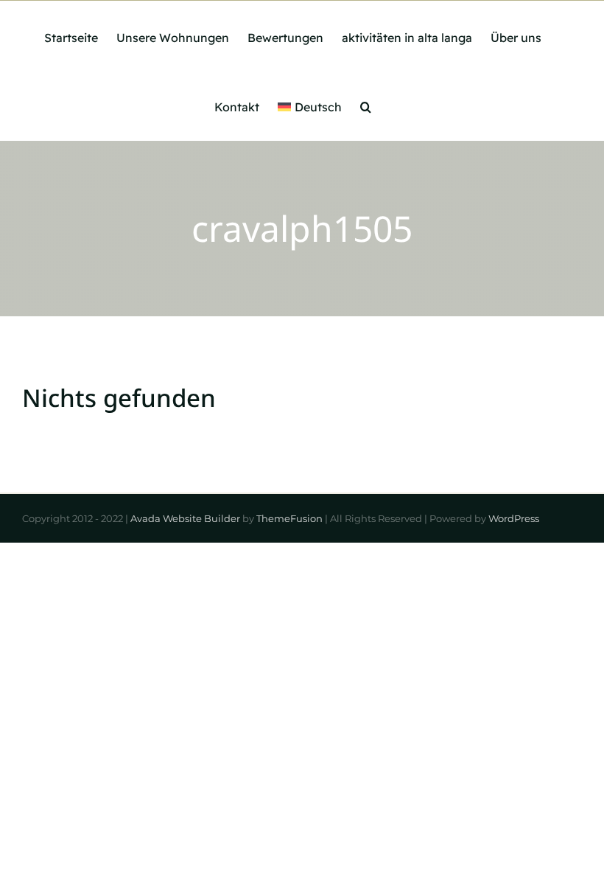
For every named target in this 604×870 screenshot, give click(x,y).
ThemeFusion (289, 518)
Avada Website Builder (185, 518)
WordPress (513, 518)
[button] (365, 105)
